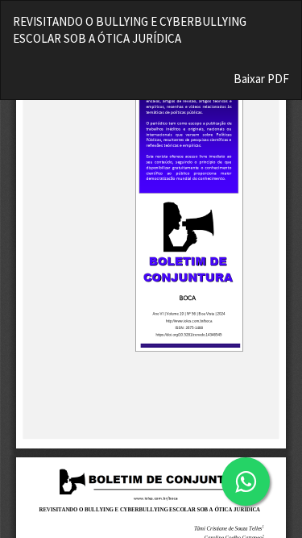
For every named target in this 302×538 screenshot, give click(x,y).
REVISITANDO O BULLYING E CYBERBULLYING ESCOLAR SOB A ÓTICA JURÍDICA (129, 30)
